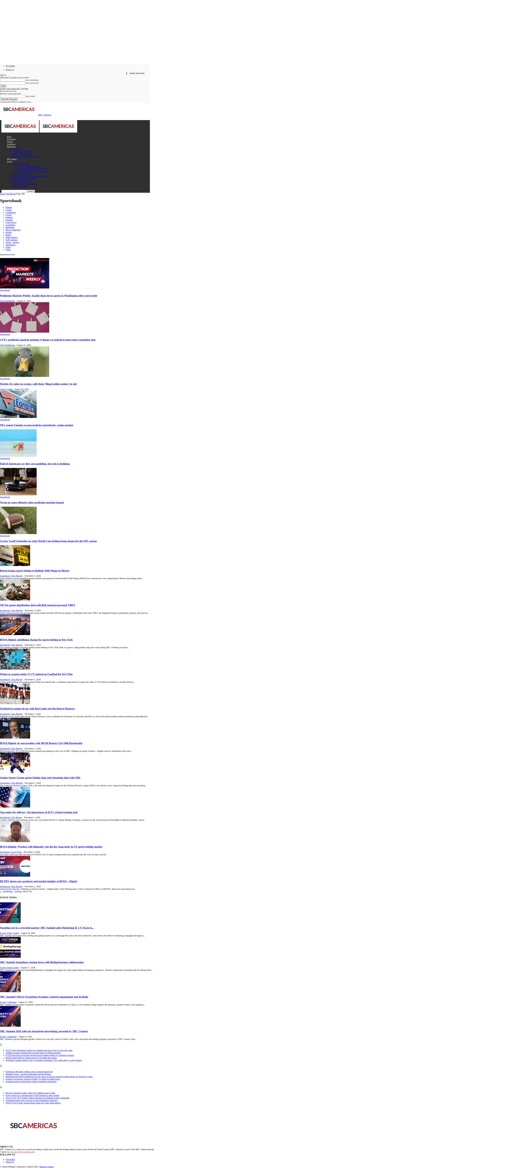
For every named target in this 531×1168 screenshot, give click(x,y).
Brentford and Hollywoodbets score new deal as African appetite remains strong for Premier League (49, 1076)
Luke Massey (16, 817)
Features (9, 217)
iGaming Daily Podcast (22, 151)
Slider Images (11, 237)
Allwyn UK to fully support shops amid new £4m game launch (33, 1103)
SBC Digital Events (21, 164)
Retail (8, 235)
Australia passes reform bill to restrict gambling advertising (31, 1081)
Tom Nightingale (7, 301)
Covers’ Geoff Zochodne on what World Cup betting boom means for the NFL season (48, 541)
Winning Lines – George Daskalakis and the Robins (28, 1074)
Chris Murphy (17, 576)
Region (9, 232)
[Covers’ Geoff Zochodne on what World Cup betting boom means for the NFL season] (18, 533)
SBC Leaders (12, 159)
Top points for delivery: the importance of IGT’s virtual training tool (38, 812)
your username (32, 80)
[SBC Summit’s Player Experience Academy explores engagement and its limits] (10, 991)
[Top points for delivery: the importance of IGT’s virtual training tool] (15, 807)
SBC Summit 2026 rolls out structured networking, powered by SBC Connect (44, 1031)
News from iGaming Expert (26, 1066)
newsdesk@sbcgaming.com (22, 1152)
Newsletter (10, 66)
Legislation (11, 144)
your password (32, 83)
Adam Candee (6, 389)
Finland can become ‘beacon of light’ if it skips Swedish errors (33, 1079)
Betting (9, 207)
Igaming (10, 142)
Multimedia (11, 147)
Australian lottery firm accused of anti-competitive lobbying (31, 1100)
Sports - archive (12, 242)
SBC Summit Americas (22, 174)
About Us (10, 69)
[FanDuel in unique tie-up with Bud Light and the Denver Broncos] (15, 703)
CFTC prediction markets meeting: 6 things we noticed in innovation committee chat (48, 339)
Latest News (11, 222)
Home (9, 137)
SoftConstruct (12, 240)
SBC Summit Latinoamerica (24, 184)
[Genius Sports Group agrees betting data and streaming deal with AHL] (15, 772)
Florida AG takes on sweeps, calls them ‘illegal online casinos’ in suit (38, 383)
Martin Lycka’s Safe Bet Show (25, 156)
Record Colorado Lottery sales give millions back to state (30, 1093)
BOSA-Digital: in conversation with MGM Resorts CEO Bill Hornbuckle (41, 743)
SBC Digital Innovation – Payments (33, 169)
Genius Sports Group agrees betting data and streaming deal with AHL (40, 777)
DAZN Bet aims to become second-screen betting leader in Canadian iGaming (40, 1055)
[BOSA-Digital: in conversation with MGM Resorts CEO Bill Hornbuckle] (15, 738)
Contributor (11, 1002)
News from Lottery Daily (25, 1087)
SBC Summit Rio (20, 186)
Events (9, 161)
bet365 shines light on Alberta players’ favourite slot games (31, 1058)
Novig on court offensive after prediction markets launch (32, 502)
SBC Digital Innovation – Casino (32, 171)
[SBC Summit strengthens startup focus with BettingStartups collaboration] (10, 957)
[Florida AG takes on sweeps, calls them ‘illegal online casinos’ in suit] (24, 376)
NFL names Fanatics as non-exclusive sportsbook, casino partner (36, 425)
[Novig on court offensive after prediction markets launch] (18, 494)
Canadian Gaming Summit (24, 179)
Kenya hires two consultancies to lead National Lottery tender (32, 1095)
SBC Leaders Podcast (22, 154)
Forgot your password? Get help (14, 88)
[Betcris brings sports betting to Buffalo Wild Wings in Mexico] (15, 565)
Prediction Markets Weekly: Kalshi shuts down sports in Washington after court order (48, 295)
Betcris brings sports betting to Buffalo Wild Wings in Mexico (34, 570)
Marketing (10, 227)
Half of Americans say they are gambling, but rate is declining (35, 463)
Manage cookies (46, 1167)
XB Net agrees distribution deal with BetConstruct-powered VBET (37, 605)
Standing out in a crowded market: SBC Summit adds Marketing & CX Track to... (47, 927)
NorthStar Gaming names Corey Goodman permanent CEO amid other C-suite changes (44, 1060)
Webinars (16, 149)
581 (11, 891)
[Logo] (20, 132)
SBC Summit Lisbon (21, 181)
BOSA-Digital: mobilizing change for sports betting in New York (36, 639)
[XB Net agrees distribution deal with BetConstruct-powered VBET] (15, 600)
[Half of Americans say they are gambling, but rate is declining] (18, 456)
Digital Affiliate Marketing (29, 166)
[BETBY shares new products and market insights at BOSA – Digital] (15, 876)
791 (16, 891)
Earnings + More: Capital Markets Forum (30, 176)
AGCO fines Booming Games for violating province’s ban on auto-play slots (39, 1050)
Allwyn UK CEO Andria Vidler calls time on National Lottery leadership (37, 1098)
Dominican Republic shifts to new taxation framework (29, 1071)
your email (30, 96)
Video (8, 250)
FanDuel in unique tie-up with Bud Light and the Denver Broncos (37, 708)
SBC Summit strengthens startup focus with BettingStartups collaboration (42, 962)
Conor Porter (16, 852)
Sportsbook (11, 139)
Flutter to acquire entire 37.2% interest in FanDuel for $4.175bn (36, 674)
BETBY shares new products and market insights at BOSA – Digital (38, 881)
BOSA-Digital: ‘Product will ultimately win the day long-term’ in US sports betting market (51, 846)
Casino (9, 210)
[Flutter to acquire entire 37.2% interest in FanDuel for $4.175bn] (15, 669)
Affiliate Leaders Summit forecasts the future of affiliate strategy (33, 1053)
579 (4, 891)
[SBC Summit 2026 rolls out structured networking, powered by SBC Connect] (10, 1026)
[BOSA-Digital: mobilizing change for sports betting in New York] (15, 634)
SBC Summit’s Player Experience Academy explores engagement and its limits (44, 996)
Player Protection (13, 230)
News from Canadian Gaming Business (34, 1044)
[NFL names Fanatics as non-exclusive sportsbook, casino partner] (18, 417)
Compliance (11, 212)
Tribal (8, 247)
